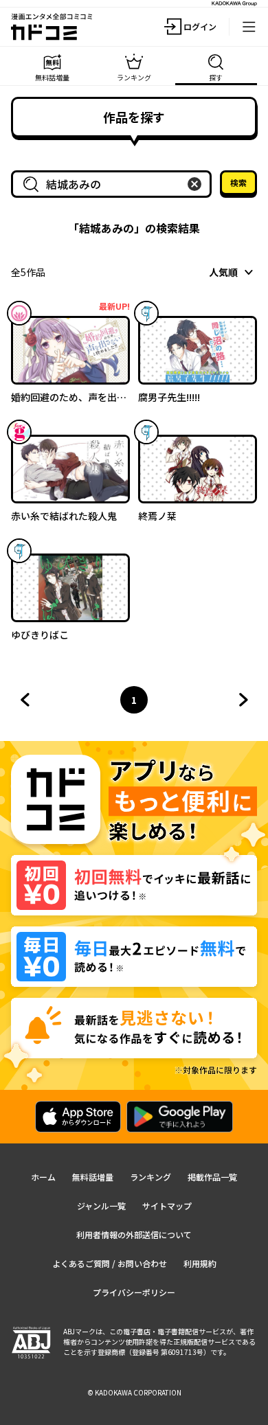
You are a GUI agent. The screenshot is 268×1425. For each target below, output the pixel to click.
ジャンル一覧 (101, 1205)
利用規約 (199, 1263)
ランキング (150, 1177)
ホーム (43, 1177)
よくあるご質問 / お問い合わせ (109, 1263)
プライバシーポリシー (134, 1292)
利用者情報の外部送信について (134, 1234)
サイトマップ (167, 1205)
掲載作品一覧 (212, 1177)
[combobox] (114, 184)
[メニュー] (249, 27)
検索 (238, 182)
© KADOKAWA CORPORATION (134, 1392)
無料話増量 (92, 1177)
